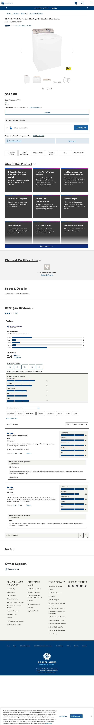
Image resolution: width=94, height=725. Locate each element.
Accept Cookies (76, 716)
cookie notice (48, 723)
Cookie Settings (63, 716)
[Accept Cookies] (91, 716)
